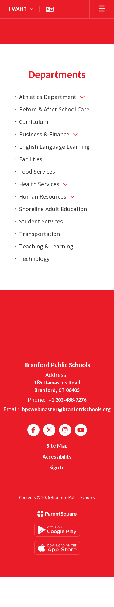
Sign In (57, 467)
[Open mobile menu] (102, 9)
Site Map (57, 445)
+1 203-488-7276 (67, 400)
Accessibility (57, 456)
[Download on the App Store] (57, 548)
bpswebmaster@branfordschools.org (66, 409)
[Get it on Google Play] (57, 530)
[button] (21, 9)
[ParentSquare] (57, 513)
